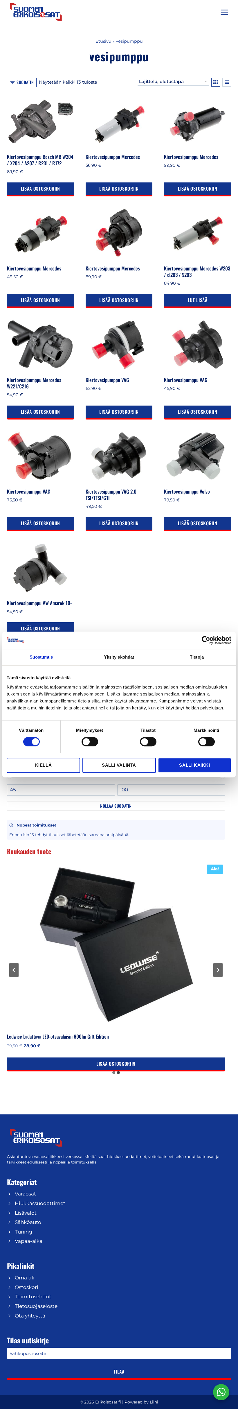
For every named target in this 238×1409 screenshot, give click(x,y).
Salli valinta (119, 765)
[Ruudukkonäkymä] (215, 82)
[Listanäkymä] (226, 82)
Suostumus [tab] (41, 657)
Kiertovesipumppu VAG (107, 379)
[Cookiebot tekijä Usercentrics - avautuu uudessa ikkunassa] (206, 640)
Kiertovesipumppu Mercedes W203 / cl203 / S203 (197, 271)
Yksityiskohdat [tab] (119, 657)
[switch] (90, 741)
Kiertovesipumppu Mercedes (113, 156)
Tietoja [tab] (197, 657)
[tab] (113, 1072)
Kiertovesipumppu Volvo (187, 491)
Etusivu (103, 41)
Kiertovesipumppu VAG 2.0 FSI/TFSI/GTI (111, 494)
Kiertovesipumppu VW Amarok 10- (39, 603)
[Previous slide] (14, 970)
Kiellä (43, 765)
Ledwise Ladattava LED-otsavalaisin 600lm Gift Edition (58, 1036)
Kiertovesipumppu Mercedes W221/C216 (34, 383)
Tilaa (118, 1371)
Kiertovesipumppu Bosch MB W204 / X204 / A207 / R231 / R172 (40, 160)
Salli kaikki (194, 765)
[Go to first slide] (218, 970)
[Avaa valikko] (224, 12)
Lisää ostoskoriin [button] (40, 188)
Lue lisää (198, 300)
